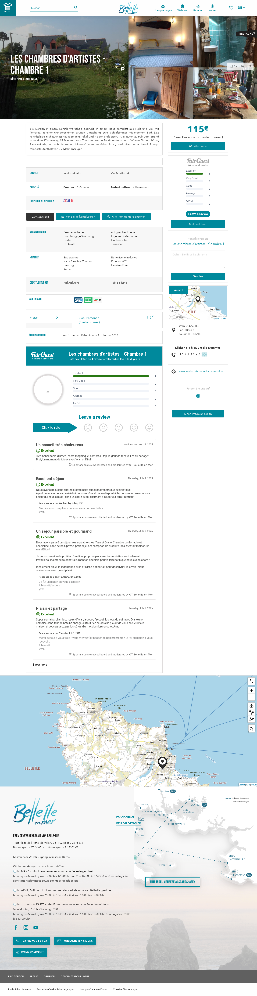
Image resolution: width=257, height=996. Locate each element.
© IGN (223, 318)
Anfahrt (178, 290)
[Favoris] (231, 7)
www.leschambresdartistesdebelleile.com (205, 371)
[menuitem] (128, 8)
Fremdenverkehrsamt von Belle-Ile (36, 835)
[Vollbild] (251, 681)
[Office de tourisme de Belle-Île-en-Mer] (35, 811)
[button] (241, 8)
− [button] (251, 696)
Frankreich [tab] (125, 816)
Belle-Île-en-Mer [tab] (128, 823)
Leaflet (216, 318)
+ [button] (251, 690)
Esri (248, 784)
